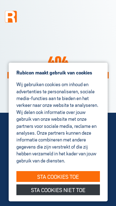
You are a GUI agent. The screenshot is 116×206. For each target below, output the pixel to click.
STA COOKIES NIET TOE (58, 189)
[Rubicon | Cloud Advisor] (11, 17)
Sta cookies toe (58, 176)
